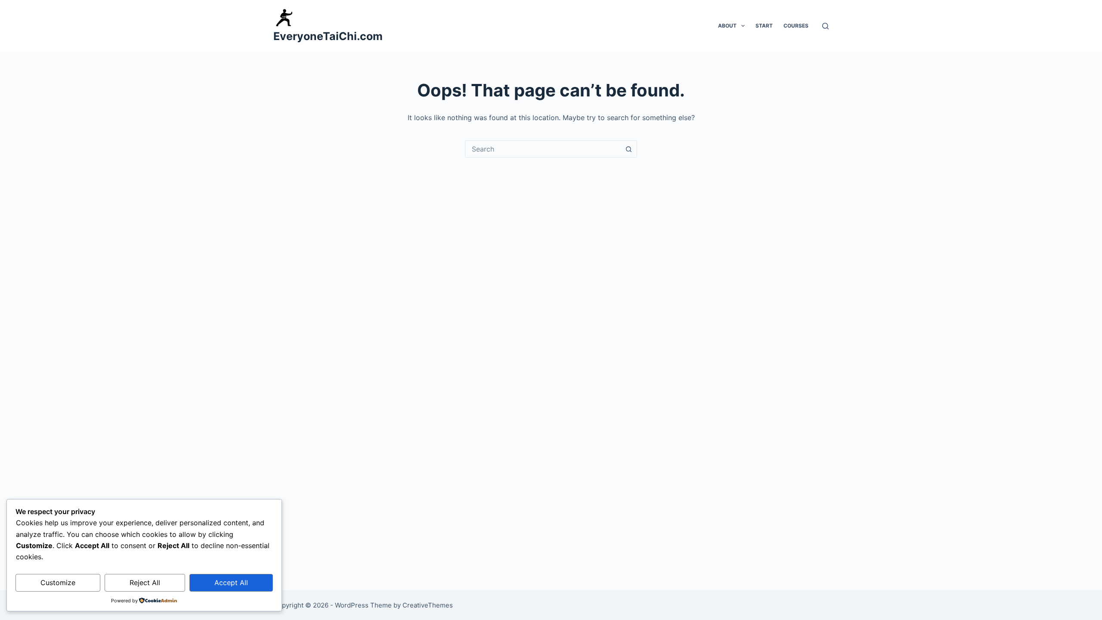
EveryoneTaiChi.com (328, 36)
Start (764, 25)
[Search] (825, 26)
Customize (57, 582)
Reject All (145, 582)
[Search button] (628, 149)
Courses (795, 25)
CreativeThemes (427, 605)
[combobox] (542, 149)
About (727, 25)
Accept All (231, 582)
